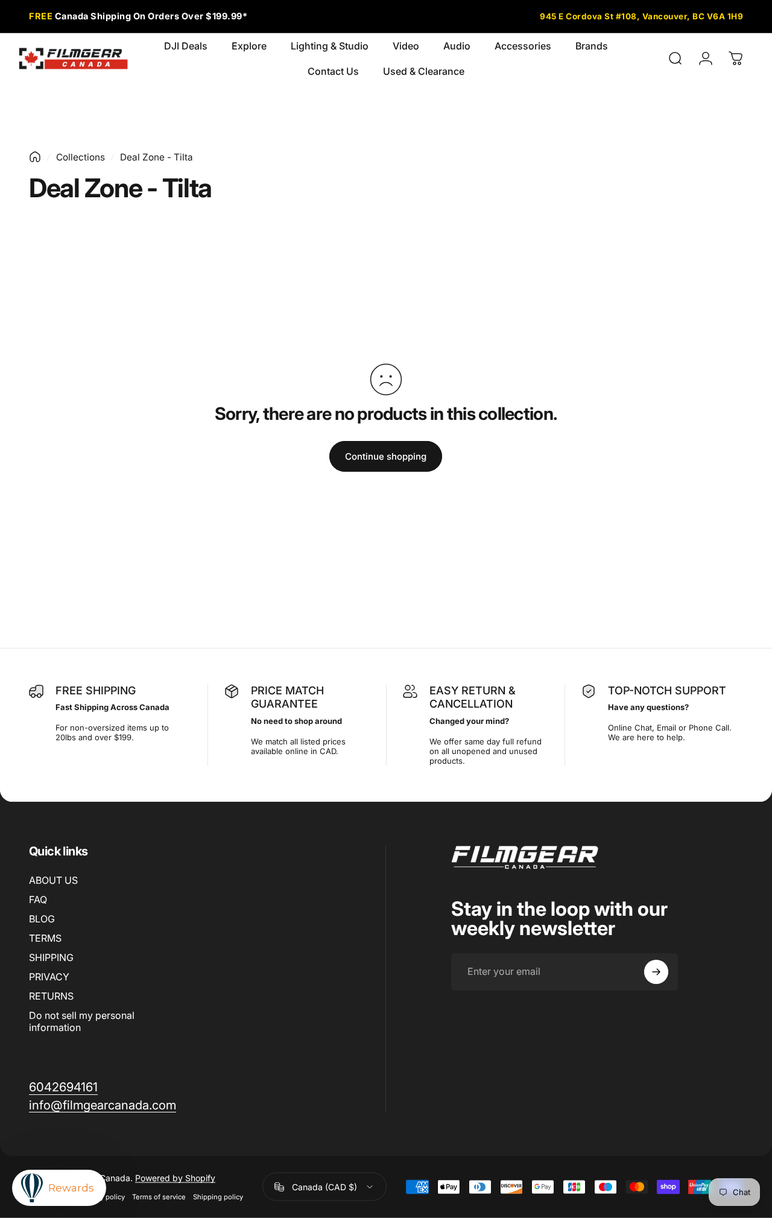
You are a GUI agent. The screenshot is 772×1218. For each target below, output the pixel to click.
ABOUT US (53, 880)
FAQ (38, 899)
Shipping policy (218, 1197)
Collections (80, 157)
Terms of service (159, 1197)
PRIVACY (49, 977)
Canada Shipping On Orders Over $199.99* (138, 16)
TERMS (45, 938)
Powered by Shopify (175, 1178)
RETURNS (51, 996)
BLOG (42, 919)
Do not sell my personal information (81, 1021)
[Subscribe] (656, 972)
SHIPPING (51, 957)
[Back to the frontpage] (35, 157)
